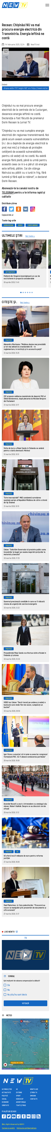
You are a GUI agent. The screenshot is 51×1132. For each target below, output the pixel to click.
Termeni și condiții (8, 1128)
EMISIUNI (33, 1096)
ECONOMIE (5, 1102)
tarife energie (32, 225)
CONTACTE (33, 1099)
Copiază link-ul (7, 215)
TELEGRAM (8, 192)
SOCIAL (4, 1099)
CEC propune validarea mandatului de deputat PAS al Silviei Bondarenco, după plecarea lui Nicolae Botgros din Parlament (25, 398)
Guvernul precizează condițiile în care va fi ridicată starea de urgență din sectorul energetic (24, 602)
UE (17, 851)
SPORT (18, 1096)
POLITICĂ (9, 340)
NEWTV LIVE (34, 1089)
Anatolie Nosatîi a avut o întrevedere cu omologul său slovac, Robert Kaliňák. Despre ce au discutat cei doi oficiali (25, 806)
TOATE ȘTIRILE (21, 1105)
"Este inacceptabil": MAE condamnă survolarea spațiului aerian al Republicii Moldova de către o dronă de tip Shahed (25, 500)
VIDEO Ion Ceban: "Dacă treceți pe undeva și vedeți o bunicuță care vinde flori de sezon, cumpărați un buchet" (25, 704)
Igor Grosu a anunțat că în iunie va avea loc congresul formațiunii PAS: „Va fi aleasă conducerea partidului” (25, 755)
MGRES (20, 225)
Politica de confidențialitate (26, 1128)
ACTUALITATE (10, 272)
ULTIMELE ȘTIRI (7, 1089)
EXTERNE (19, 1092)
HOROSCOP (19, 1099)
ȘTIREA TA (33, 1092)
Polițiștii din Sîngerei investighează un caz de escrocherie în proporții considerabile (22, 277)
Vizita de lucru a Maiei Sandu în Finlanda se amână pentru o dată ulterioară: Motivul (24, 449)
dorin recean (8, 225)
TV (25, 937)
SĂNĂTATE (5, 1105)
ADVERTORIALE (21, 1102)
